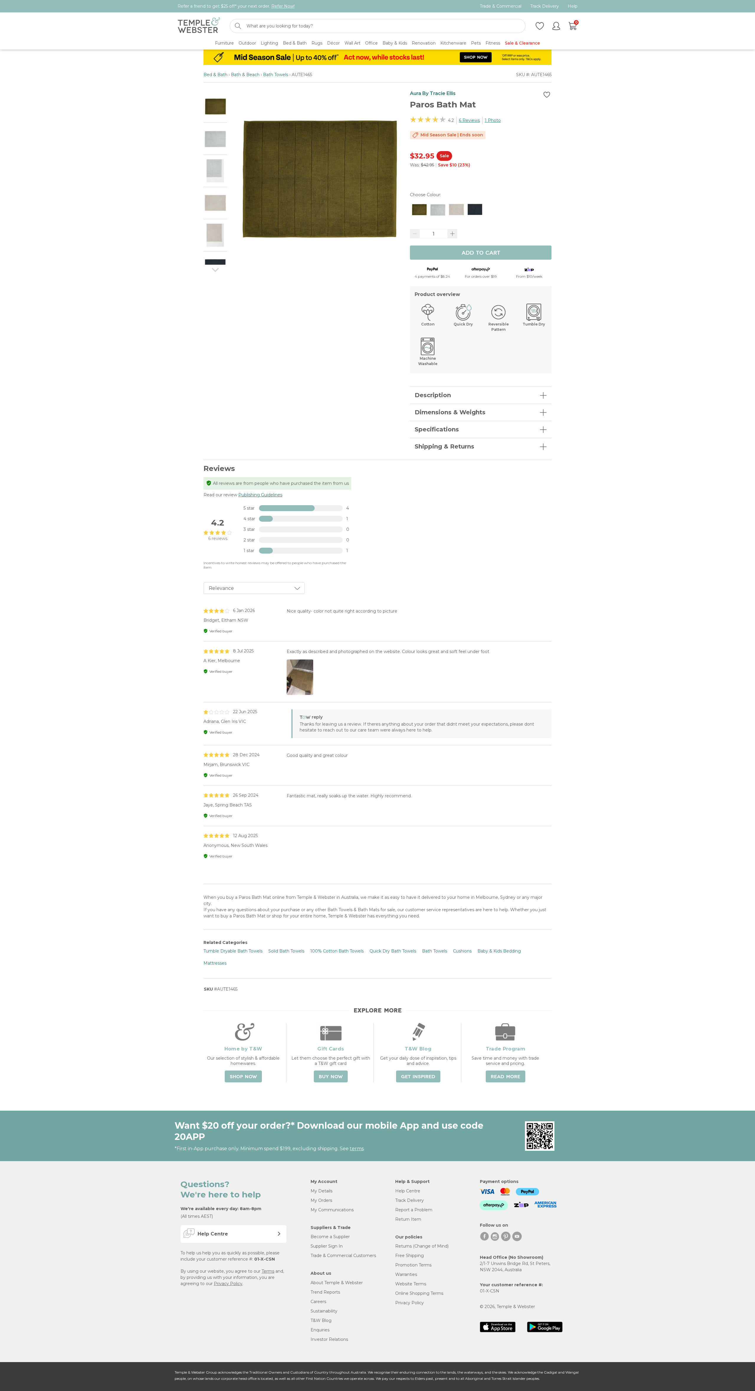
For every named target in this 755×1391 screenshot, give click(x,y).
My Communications (332, 1209)
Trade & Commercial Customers (343, 1255)
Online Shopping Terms (419, 1293)
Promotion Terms (413, 1265)
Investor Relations (329, 1339)
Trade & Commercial (500, 6)
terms (357, 1148)
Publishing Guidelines (260, 495)
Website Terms (410, 1284)
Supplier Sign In (327, 1246)
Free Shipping (409, 1255)
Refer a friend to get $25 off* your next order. (236, 6)
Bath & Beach (245, 74)
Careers (318, 1301)
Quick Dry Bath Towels (393, 951)
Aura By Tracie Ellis (433, 93)
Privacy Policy (228, 1283)
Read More (505, 1077)
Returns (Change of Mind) (422, 1246)
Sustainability (324, 1311)
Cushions (462, 951)
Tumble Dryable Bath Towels (232, 951)
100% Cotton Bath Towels (337, 951)
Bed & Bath (215, 74)
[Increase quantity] (452, 233)
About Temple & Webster (337, 1282)
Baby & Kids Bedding (499, 951)
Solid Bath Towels (286, 951)
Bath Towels (275, 74)
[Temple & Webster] (199, 26)
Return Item (408, 1219)
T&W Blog (321, 1320)
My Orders (321, 1200)
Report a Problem (413, 1209)
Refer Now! (283, 6)
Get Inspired (418, 1077)
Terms (268, 1271)
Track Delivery (544, 6)
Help (572, 6)
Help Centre (407, 1191)
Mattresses (214, 963)
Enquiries (320, 1330)
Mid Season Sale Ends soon (452, 135)
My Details (321, 1191)
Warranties (406, 1274)
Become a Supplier (330, 1236)
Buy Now (331, 1077)
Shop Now (243, 1077)
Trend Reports (325, 1292)
